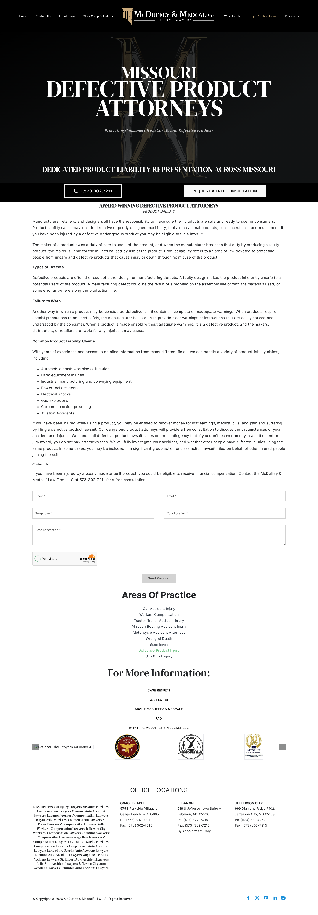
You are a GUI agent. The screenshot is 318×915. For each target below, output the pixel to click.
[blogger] (283, 898)
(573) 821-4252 (253, 820)
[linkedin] (275, 898)
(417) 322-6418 (195, 820)
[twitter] (257, 898)
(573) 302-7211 (138, 820)
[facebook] (248, 898)
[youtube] (266, 898)
